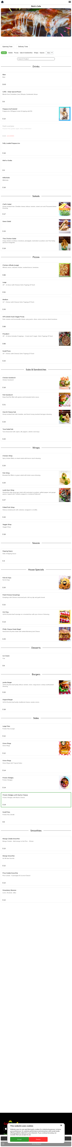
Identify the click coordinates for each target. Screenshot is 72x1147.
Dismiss (38, 1139)
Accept (19, 1139)
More (48, 53)
